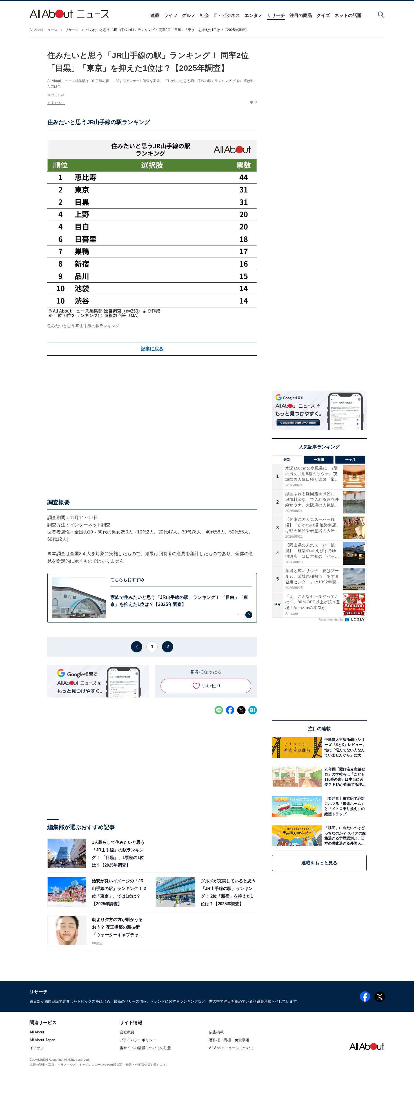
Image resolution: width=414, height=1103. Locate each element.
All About (37, 1032)
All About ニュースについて (231, 1048)
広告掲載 (216, 1032)
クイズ (323, 15)
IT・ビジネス (226, 15)
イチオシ (37, 1048)
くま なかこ (56, 103)
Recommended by (331, 619)
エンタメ (253, 15)
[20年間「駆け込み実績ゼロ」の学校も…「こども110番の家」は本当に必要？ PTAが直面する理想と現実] (344, 777)
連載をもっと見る (319, 862)
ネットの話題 (348, 15)
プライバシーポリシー (138, 1040)
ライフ (170, 15)
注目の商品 (301, 15)
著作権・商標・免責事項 (229, 1040)
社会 (204, 15)
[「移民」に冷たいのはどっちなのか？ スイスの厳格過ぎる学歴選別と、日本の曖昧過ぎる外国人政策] (344, 835)
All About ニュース (43, 30)
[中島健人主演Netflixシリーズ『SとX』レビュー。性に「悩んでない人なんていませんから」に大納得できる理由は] (344, 747)
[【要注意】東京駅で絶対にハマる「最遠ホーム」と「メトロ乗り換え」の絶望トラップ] (344, 806)
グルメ (188, 15)
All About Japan (42, 1040)
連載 (154, 15)
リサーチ (276, 15)
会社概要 (127, 1032)
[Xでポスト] (241, 710)
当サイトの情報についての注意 (145, 1048)
